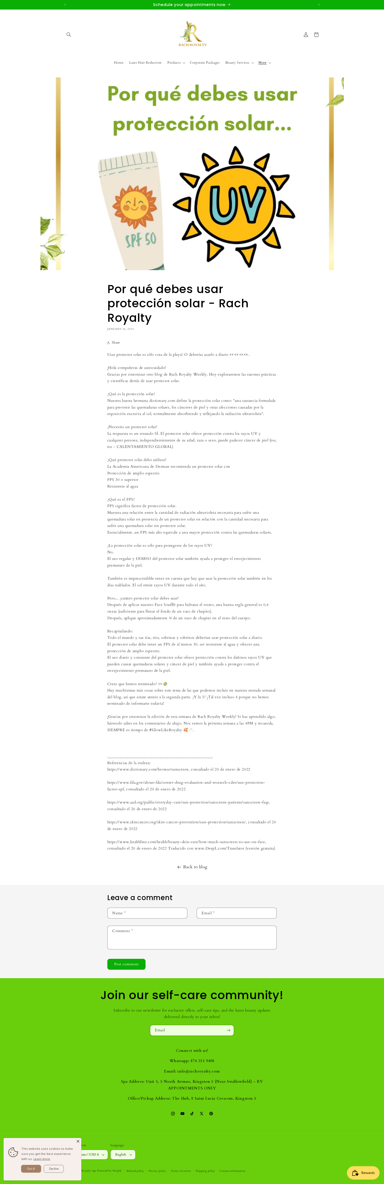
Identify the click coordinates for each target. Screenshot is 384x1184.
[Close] (78, 1141)
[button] (69, 35)
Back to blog (195, 867)
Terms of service (181, 1171)
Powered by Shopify (109, 1170)
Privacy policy (157, 1171)
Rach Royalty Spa (85, 1170)
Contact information (232, 1171)
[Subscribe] (229, 1030)
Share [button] (116, 342)
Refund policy (135, 1171)
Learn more (42, 1159)
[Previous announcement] (65, 4)
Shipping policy (205, 1171)
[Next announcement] (319, 4)
